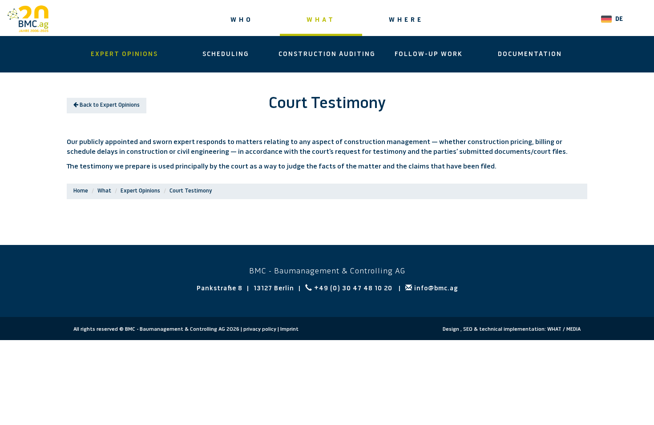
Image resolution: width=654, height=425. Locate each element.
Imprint (289, 329)
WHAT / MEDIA (564, 329)
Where (406, 20)
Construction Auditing (327, 54)
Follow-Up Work (429, 54)
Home (80, 191)
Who (241, 20)
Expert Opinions (124, 54)
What (321, 20)
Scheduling (225, 54)
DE (619, 19)
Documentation (530, 54)
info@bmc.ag (435, 289)
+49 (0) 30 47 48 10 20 (353, 289)
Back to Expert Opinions (109, 105)
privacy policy (259, 329)
